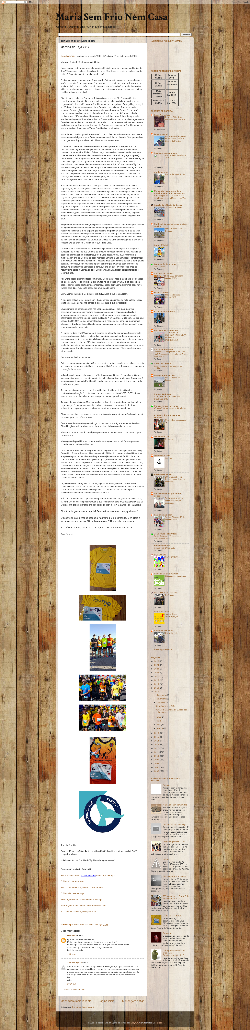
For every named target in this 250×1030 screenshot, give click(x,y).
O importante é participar (175, 576)
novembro (161, 699)
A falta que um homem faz (175, 805)
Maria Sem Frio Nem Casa (112, 17)
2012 (156, 748)
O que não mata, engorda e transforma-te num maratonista (169, 192)
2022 (156, 673)
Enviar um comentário (74, 989)
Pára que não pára (163, 515)
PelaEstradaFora (162, 292)
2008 (156, 764)
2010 (156, 756)
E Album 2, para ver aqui (72, 881)
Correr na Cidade (162, 364)
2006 (156, 771)
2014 (156, 741)
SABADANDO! (171, 557)
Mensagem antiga (133, 1000)
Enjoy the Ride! (171, 633)
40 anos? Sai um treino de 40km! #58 (169, 408)
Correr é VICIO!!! (162, 245)
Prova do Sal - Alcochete (166, 330)
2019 (156, 684)
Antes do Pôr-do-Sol (164, 631)
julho (159, 717)
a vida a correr (161, 172)
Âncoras (168, 458)
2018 (156, 688)
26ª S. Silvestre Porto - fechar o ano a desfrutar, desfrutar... (175, 479)
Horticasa (72, 936)
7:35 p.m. (71, 954)
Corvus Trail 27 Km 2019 (164, 548)
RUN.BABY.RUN (161, 612)
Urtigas (166, 859)
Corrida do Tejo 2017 (165, 706)
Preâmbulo (169, 595)
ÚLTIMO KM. (160, 555)
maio (159, 721)
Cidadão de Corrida (163, 273)
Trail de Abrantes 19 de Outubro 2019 (175, 518)
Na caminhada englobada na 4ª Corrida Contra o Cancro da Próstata (175, 138)
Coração (167, 933)
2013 (156, 744)
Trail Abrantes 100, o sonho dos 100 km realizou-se (174, 500)
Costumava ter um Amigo (174, 824)
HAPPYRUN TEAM (163, 475)
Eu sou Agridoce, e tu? (165, 375)
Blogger (160, 1023)
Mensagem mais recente (76, 1000)
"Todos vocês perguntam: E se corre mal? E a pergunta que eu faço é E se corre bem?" (170, 354)
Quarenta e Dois (162, 456)
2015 (156, 737)
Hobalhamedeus (162, 545)
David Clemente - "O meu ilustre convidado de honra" (167, 537)
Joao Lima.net (161, 134)
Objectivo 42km (161, 437)
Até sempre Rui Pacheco (174, 876)
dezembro (161, 695)
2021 (156, 676)
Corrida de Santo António (175, 174)
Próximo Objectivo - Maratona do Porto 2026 (175, 118)
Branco (166, 785)
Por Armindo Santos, (71, 875)
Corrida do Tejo (68, 56)
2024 (156, 665)
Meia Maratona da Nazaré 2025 (172, 296)
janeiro (160, 728)
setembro (161, 703)
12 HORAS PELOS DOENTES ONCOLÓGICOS (167, 398)
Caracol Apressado (163, 349)
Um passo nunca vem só (166, 406)
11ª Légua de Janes (173, 207)
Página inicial (107, 1000)
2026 (156, 661)
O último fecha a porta (165, 264)
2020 (156, 680)
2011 (156, 752)
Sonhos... (169, 439)
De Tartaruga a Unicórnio (166, 593)
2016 (156, 733)
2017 (156, 692)
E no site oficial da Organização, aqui (78, 911)
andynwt (134, 1023)
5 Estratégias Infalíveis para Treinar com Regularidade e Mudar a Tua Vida (170, 197)
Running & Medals (163, 650)
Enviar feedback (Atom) (83, 1007)
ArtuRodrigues (74, 963)
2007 (156, 767)
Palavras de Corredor (164, 311)
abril (159, 725)
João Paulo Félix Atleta (165, 534)
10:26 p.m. (72, 984)
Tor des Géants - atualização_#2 (172, 615)
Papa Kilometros (162, 115)
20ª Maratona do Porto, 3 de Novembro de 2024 (176, 897)
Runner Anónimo (162, 394)
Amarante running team (165, 153)
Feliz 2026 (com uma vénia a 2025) (174, 277)
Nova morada (159, 267)
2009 (156, 760)
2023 (156, 669)
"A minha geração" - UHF (174, 842)
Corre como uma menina (166, 574)
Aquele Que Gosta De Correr (168, 205)
